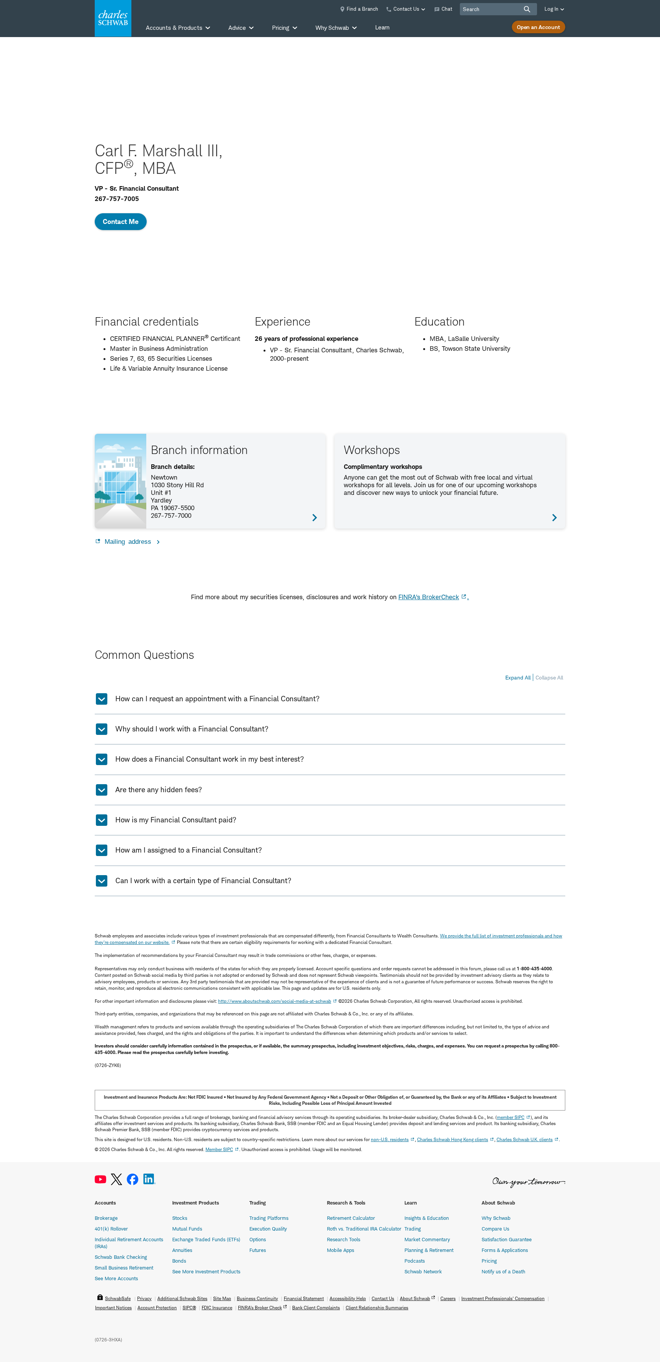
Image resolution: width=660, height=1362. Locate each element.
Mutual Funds (187, 1229)
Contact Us (383, 1298)
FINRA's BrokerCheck (428, 597)
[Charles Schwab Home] (113, 18)
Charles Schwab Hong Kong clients (452, 1139)
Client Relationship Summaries (377, 1307)
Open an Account (538, 27)
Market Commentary (427, 1239)
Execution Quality (268, 1229)
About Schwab (415, 1298)
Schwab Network (423, 1271)
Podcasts (414, 1261)
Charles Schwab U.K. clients (525, 1139)
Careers (448, 1298)
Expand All (518, 677)
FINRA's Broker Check (260, 1307)
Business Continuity (257, 1298)
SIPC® (189, 1307)
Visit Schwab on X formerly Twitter (116, 1179)
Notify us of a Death (503, 1271)
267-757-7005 (117, 199)
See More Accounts (116, 1278)
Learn (382, 27)
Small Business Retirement (124, 1268)
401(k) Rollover (111, 1229)
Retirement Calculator (351, 1218)
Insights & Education (426, 1218)
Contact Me (121, 221)
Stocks (179, 1218)
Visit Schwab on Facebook (132, 1179)
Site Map (222, 1298)
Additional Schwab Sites (182, 1298)
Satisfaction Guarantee (507, 1239)
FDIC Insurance (217, 1307)
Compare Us (495, 1229)
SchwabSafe (118, 1298)
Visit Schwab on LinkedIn (149, 1179)
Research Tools (343, 1239)
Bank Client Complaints (316, 1307)
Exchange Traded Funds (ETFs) (206, 1239)
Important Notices (113, 1307)
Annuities (182, 1250)
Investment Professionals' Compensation (503, 1298)
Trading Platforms (268, 1218)
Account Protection (157, 1307)
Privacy (144, 1298)
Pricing (489, 1261)
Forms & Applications (505, 1250)
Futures (257, 1250)
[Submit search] (527, 9)
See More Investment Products (206, 1271)
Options (257, 1239)
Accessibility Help (348, 1298)
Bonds (179, 1261)
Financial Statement (304, 1298)
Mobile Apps (340, 1250)
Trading (412, 1229)
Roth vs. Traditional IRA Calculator (364, 1229)
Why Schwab (496, 1218)
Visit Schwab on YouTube (100, 1179)
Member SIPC (219, 1149)
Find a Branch (362, 9)
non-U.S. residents (390, 1139)
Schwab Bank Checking (121, 1257)
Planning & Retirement (428, 1250)
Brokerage (106, 1218)
